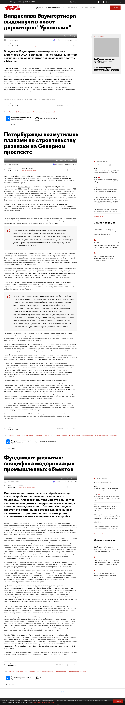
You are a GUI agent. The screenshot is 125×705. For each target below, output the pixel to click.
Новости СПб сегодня (60, 435)
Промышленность (60, 671)
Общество (113, 435)
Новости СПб (48, 435)
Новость (11, 112)
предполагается (24, 187)
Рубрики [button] (39, 8)
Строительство (30, 671)
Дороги (18, 435)
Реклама (80, 8)
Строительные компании (45, 671)
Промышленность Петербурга (77, 671)
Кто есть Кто (90, 8)
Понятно (118, 701)
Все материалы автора (29, 46)
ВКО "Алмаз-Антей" (50, 575)
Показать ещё (98, 216)
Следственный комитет (23, 112)
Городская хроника (87, 435)
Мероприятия (69, 8)
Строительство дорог (101, 435)
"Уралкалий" (27, 68)
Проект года (19, 671)
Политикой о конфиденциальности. (44, 702)
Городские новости (74, 435)
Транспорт (38, 435)
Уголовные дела (37, 112)
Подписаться (77, 2)
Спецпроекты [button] (53, 8)
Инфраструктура (27, 435)
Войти (115, 8)
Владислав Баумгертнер (62, 70)
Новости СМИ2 (9, 125)
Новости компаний (49, 112)
